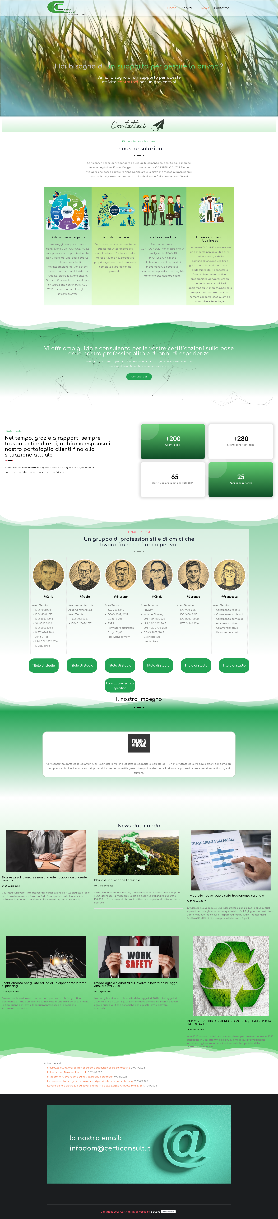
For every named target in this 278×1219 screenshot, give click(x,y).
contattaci (128, 82)
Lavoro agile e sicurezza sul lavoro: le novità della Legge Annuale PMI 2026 (135, 984)
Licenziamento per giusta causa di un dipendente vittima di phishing (44, 984)
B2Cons (155, 1211)
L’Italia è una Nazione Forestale (117, 880)
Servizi (187, 8)
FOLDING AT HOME (139, 759)
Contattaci (222, 8)
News (205, 8)
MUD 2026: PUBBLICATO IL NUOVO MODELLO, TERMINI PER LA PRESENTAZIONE (229, 1022)
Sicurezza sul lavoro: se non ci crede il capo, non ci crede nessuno (44, 878)
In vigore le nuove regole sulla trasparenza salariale (225, 896)
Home (172, 8)
